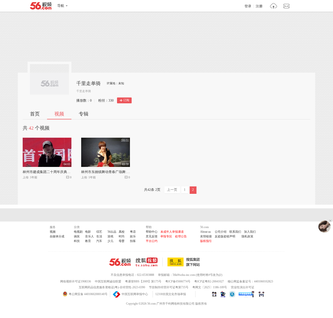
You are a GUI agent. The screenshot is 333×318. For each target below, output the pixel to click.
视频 (59, 113)
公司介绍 (220, 231)
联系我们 (235, 231)
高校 (122, 231)
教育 (88, 241)
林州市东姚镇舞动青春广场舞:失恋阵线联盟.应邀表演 (121, 172)
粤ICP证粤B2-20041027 (209, 281)
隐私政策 (247, 236)
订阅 (126, 100)
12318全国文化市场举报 (170, 294)
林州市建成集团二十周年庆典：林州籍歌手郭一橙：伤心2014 (69, 172)
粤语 (133, 231)
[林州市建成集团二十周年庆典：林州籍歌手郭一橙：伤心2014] (47, 140)
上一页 (172, 190)
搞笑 (77, 236)
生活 (99, 236)
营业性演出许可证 (242, 287)
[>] (273, 6)
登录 (248, 6)
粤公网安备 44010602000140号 (88, 294)
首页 (35, 113)
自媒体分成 (57, 236)
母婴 (122, 241)
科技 (77, 241)
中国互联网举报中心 (135, 294)
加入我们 (250, 231)
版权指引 (206, 241)
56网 (120, 262)
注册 (259, 6)
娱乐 (133, 236)
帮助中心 (151, 231)
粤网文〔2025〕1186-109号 (209, 287)
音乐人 (89, 236)
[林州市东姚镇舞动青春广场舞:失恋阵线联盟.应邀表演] (105, 140)
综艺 (99, 231)
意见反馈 (151, 236)
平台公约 (151, 241)
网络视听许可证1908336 (75, 281)
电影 (88, 231)
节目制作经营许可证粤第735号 (168, 287)
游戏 (110, 236)
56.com (40, 6)
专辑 (83, 113)
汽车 (99, 241)
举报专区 (166, 236)
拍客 (133, 241)
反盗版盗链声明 (225, 236)
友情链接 (206, 236)
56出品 (112, 231)
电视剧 (78, 231)
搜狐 (184, 262)
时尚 (122, 236)
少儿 (110, 241)
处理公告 (181, 236)
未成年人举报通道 (172, 231)
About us (205, 231)
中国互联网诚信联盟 (108, 281)
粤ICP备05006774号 (177, 281)
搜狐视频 (149, 262)
